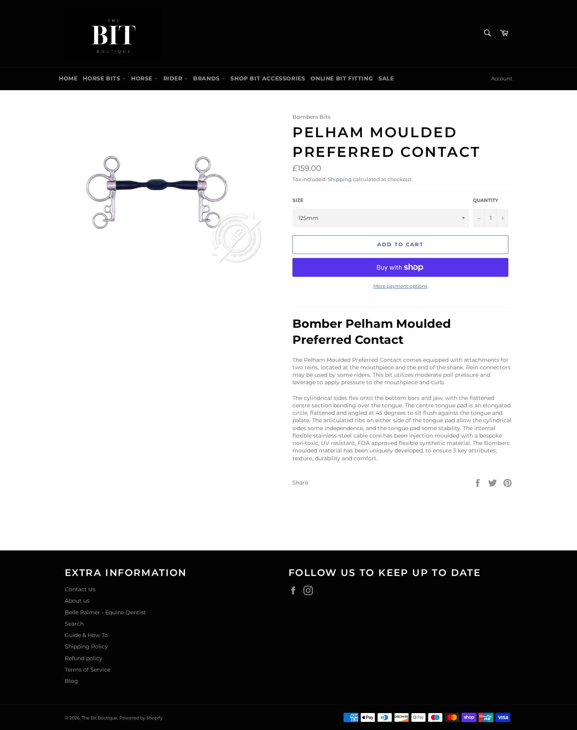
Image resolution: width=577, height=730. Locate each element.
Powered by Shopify (141, 718)
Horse (142, 78)
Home (68, 78)
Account (501, 78)
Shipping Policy (86, 646)
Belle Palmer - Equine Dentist (105, 612)
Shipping (340, 179)
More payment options (400, 286)
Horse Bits (102, 78)
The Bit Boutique (99, 718)
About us (77, 600)
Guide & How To (86, 635)
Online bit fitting (341, 78)
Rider (173, 78)
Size (297, 200)
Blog (71, 681)
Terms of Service (87, 669)
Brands (207, 78)
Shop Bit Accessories (267, 78)
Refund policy (83, 658)
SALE (386, 78)
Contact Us (80, 589)
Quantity (485, 200)
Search (74, 623)
